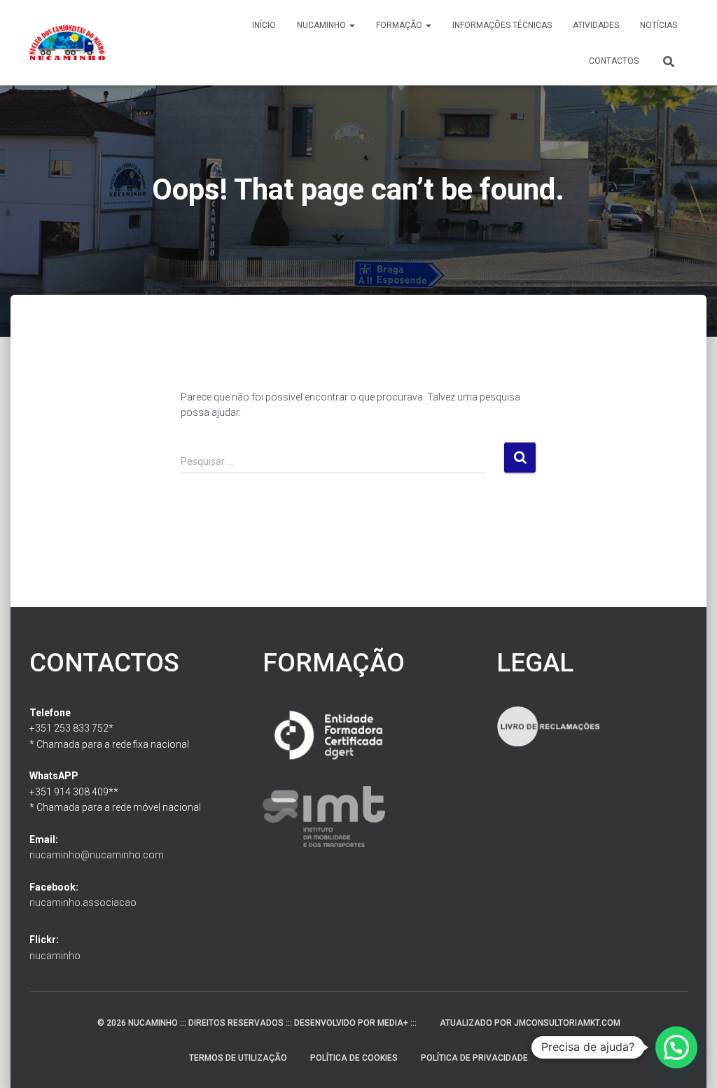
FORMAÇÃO (400, 25)
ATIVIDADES (596, 25)
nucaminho (55, 955)
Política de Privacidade (474, 1058)
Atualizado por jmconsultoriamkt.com (530, 1023)
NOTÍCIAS (658, 25)
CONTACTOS (614, 61)
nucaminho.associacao (83, 902)
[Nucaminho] (67, 42)
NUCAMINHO (322, 25)
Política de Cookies (354, 1058)
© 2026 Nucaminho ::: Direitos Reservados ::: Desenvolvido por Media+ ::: (257, 1023)
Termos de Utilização (238, 1058)
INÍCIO (264, 25)
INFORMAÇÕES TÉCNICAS (502, 25)
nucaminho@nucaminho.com (96, 854)
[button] (351, 25)
